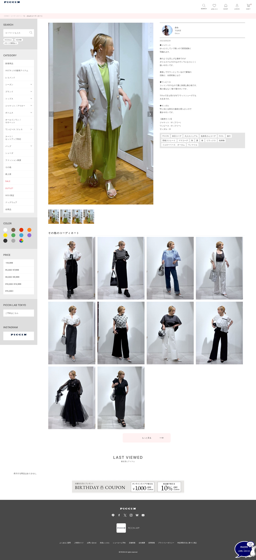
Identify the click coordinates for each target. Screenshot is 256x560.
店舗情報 (132, 543)
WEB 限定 (9, 195)
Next (150, 114)
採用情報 (151, 543)
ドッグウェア (11, 202)
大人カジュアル (191, 136)
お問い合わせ (92, 543)
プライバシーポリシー (166, 543)
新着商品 (9, 63)
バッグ (8, 146)
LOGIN (236, 9)
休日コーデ (176, 136)
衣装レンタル (104, 543)
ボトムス (9, 112)
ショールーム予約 (119, 543)
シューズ (9, 153)
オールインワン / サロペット (13, 121)
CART (248, 7)
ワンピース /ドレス (14, 129)
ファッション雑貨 (13, 160)
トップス (9, 98)
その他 (8, 167)
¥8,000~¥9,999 (12, 277)
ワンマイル (192, 145)
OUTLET (9, 188)
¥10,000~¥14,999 (13, 284)
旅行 (229, 136)
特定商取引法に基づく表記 (187, 543)
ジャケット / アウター (15, 106)
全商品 (8, 209)
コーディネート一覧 (18, 16)
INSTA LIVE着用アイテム (16, 70)
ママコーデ (183, 140)
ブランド (9, 91)
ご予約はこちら (11, 313)
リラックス (211, 140)
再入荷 (8, 174)
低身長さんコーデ (208, 136)
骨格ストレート (168, 140)
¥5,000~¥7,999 (12, 270)
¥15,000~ (9, 291)
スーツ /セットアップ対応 (13, 137)
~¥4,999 (9, 263)
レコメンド (10, 77)
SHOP (225, 9)
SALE (7, 181)
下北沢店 (178, 30)
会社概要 (142, 543)
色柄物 (222, 140)
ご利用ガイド (79, 543)
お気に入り (214, 9)
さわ (176, 27)
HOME (6, 16)
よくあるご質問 (65, 543)
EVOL (221, 136)
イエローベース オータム (173, 145)
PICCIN (165, 136)
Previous (51, 114)
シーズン (9, 84)
